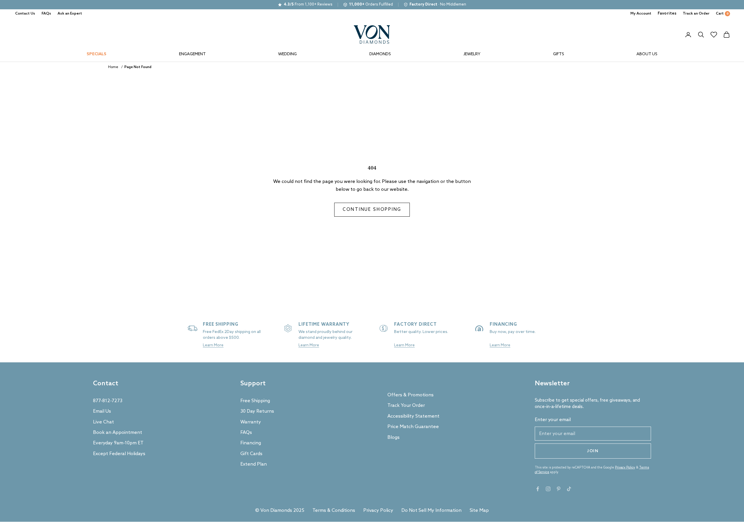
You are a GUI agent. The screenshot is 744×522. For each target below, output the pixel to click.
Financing (250, 443)
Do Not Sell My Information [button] (431, 510)
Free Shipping (255, 401)
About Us (646, 54)
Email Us (102, 411)
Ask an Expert (70, 13)
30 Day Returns (257, 411)
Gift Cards (251, 454)
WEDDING (287, 54)
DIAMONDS (380, 54)
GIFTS (558, 54)
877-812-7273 (107, 401)
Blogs (393, 437)
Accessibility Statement (413, 416)
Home (113, 67)
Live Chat (103, 422)
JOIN (593, 451)
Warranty (250, 422)
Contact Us (25, 13)
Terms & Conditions (333, 510)
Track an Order (696, 13)
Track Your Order (406, 405)
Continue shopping (372, 209)
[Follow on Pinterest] (558, 489)
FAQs (46, 13)
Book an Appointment (117, 432)
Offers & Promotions (410, 395)
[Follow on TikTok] (569, 489)
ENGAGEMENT (192, 54)
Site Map (479, 510)
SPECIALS (96, 54)
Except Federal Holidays (119, 454)
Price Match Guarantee (413, 427)
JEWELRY (472, 54)
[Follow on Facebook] (538, 489)
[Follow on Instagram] (548, 489)
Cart (722, 13)
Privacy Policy (625, 468)
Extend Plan (253, 464)
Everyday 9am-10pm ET (118, 443)
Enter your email (553, 420)
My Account (640, 13)
